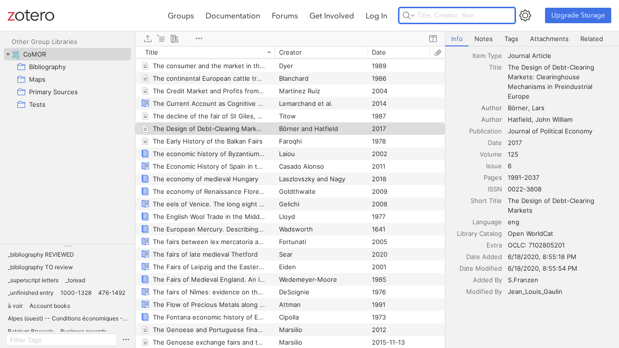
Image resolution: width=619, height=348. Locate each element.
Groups (181, 15)
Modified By (484, 291)
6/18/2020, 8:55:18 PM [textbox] (542, 257)
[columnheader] (205, 52)
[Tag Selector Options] (125, 340)
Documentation (233, 15)
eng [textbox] (513, 222)
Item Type (487, 55)
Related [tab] (591, 39)
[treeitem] (67, 54)
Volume (491, 154)
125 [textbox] (513, 154)
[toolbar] (290, 38)
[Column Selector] (433, 38)
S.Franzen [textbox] (523, 280)
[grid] (290, 197)
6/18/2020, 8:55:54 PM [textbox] (542, 268)
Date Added (484, 257)
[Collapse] (8, 54)
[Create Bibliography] (174, 38)
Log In (376, 15)
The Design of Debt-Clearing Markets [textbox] (552, 205)
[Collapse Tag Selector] (67, 246)
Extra (494, 245)
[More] (198, 38)
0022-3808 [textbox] (525, 189)
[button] (41, 254)
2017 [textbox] (515, 142)
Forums (285, 15)
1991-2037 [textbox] (523, 177)
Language (487, 222)
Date (495, 142)
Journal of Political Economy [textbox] (550, 131)
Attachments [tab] (549, 39)
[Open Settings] (525, 15)
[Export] (147, 38)
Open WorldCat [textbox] (530, 233)
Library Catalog (479, 233)
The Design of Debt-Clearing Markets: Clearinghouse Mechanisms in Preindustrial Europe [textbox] (552, 81)
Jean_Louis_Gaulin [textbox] (535, 291)
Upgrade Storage (578, 15)
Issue (494, 166)
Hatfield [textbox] (519, 119)
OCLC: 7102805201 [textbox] (536, 245)
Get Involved (332, 15)
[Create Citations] (161, 38)
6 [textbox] (510, 166)
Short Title (486, 200)
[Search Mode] (408, 15)
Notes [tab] (483, 39)
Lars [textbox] (538, 108)
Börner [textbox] (518, 108)
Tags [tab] (511, 39)
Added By (487, 280)
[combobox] (560, 55)
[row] (290, 52)
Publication (485, 131)
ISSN (495, 189)
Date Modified (480, 268)
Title (495, 67)
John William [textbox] (554, 119)
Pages (493, 177)
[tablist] (532, 38)
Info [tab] (457, 39)
